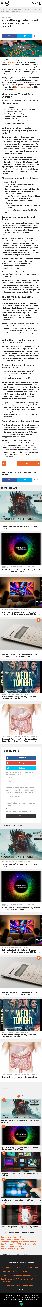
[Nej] (40, 1300)
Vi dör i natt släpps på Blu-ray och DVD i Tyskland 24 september (19, 698)
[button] (2, 3)
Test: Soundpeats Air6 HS (11, 1237)
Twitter (22, 768)
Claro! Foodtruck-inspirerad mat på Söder (17, 1285)
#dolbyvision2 (13, 609)
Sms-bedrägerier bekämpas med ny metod (19, 1227)
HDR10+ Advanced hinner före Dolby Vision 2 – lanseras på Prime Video (21, 571)
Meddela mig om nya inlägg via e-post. (20, 811)
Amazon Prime (6, 566)
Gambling (6, 17)
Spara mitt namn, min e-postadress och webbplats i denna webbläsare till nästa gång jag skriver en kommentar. (20, 790)
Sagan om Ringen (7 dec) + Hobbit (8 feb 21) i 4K (19, 1267)
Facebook (22, 758)
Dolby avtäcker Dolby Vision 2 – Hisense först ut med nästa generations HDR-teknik (21, 613)
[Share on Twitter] (24, 36)
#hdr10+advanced (28, 566)
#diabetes (25, 736)
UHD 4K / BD (5, 694)
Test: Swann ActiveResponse (12, 1239)
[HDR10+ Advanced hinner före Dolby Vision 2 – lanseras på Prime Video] (21, 549)
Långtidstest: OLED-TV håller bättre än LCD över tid (20, 1175)
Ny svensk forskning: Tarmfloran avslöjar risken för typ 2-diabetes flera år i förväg (20, 740)
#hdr (20, 566)
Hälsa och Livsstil (8, 736)
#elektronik (11, 652)
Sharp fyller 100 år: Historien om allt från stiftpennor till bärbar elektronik (19, 655)
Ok (21, 1304)
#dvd (17, 694)
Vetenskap (18, 736)
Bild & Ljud (14, 566)
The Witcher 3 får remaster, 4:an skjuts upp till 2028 (21, 527)
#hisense (26, 609)
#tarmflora (33, 736)
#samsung (5, 567)
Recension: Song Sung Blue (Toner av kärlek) (18, 1242)
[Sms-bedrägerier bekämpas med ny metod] (21, 1215)
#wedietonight (24, 694)
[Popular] (39, 620)
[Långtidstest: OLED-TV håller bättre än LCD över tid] (21, 1162)
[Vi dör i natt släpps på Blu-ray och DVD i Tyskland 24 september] (21, 677)
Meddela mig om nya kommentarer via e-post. (20, 804)
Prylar (4, 652)
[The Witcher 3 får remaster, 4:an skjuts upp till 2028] (21, 506)
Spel (3, 524)
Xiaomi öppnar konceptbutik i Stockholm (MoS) (19, 1275)
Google (22, 763)
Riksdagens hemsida (22, 87)
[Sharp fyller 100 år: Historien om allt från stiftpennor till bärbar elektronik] (21, 634)
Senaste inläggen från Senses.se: (22, 1233)
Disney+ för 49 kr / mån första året (15, 1271)
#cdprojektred (10, 524)
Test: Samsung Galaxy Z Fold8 (12, 1249)
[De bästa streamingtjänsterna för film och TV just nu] (21, 1188)
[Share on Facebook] (9, 36)
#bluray (12, 694)
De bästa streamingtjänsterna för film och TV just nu (21, 1201)
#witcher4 (27, 524)
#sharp (18, 652)
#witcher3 (19, 524)
